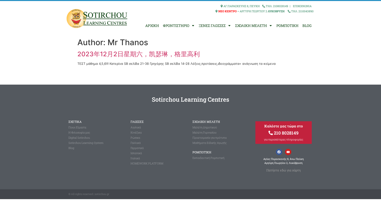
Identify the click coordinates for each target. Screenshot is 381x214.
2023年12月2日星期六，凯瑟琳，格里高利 (138, 54)
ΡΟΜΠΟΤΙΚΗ (287, 25)
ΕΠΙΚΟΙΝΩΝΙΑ (302, 6)
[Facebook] (279, 152)
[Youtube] (288, 152)
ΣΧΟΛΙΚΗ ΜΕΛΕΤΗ (251, 25)
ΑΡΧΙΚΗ (152, 25)
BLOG (307, 25)
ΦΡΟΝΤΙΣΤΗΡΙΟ (176, 25)
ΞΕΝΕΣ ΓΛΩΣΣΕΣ (212, 25)
